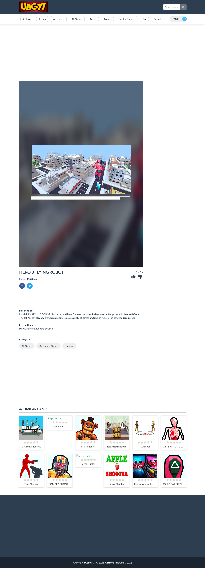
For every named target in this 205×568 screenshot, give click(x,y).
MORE (176, 18)
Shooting (69, 345)
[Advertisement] (105, 7)
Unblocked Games (48, 345)
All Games (27, 345)
